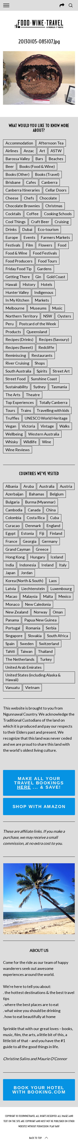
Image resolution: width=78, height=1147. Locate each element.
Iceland (56, 557)
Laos (53, 580)
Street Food (15, 378)
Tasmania (59, 386)
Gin (38, 276)
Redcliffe (46, 347)
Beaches (56, 158)
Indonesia (27, 565)
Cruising (62, 221)
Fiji (41, 533)
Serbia (51, 628)
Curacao (12, 525)
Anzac (29, 150)
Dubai (27, 229)
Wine (46, 441)
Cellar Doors (56, 190)
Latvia (10, 588)
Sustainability (16, 386)
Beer (9, 166)
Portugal (12, 628)
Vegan (10, 426)
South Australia (18, 371)
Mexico (64, 596)
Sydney (39, 386)
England (53, 525)
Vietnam (32, 687)
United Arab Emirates (23, 667)
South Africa (57, 635)
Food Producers (18, 261)
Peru (9, 323)
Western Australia (43, 434)
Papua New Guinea (40, 620)
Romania (33, 628)
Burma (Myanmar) (40, 502)
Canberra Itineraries (22, 190)
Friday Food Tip (18, 268)
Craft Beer (40, 221)
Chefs (29, 198)
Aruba (28, 486)
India (9, 565)
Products (13, 331)
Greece (42, 549)
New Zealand (16, 612)
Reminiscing (15, 355)
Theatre (33, 394)
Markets (42, 300)
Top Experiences (19, 402)
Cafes (31, 182)
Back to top (35, 1137)
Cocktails (13, 213)
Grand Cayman (17, 549)
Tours (10, 410)
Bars (39, 158)
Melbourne (14, 308)
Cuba (54, 517)
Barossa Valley (17, 158)
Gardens (44, 268)
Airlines (11, 150)
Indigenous (43, 292)
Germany (49, 541)
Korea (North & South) (24, 580)
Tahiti (10, 651)
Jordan (26, 572)
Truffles (12, 418)
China (51, 510)
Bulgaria (12, 502)
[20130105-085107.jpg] (39, 103)
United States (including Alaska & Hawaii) (33, 677)
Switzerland (49, 643)
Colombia (13, 517)
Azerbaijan (14, 494)
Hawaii (11, 284)
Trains (26, 410)
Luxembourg (61, 588)
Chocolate (48, 198)
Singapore (14, 635)
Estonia (27, 533)
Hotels (46, 284)
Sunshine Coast (44, 378)
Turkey (46, 659)
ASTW (56, 150)
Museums (38, 308)
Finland (56, 533)
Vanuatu (12, 687)
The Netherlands (19, 659)
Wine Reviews (17, 449)
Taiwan (26, 651)
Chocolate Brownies (22, 205)
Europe (11, 237)
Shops (40, 363)
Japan (10, 572)
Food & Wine (16, 253)
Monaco (12, 604)
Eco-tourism (48, 229)
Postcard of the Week (37, 323)
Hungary (37, 557)
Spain (10, 643)
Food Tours (47, 261)
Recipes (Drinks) (19, 339)
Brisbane (13, 182)
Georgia (29, 541)
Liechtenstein (33, 588)
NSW (47, 316)
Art (42, 150)
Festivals (12, 245)
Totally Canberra (53, 402)
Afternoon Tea (51, 143)
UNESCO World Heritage (46, 418)
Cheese (11, 198)
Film (29, 245)
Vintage (47, 426)
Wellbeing (14, 434)
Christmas (53, 205)
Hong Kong (15, 557)
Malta (48, 596)
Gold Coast (56, 276)
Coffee (32, 213)
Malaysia (30, 596)
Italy (63, 565)
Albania (11, 486)
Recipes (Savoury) (54, 339)
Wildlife (30, 441)
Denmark (33, 525)
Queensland (36, 331)
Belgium (56, 494)
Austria (66, 486)
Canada (34, 510)
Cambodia (13, 510)
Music (57, 308)
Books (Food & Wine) (37, 166)
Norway (40, 612)
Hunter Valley (17, 292)
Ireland (47, 565)
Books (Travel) (47, 174)
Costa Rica (36, 517)
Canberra (49, 182)
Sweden (27, 643)
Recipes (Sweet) (19, 347)
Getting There (17, 276)
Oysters (64, 316)
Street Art (61, 371)
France (11, 541)
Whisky (11, 441)
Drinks (11, 229)
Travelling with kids (53, 410)
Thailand (45, 651)
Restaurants (41, 355)
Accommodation (19, 143)
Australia (46, 486)
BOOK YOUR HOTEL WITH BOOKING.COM (39, 1089)
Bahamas (36, 494)
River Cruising (17, 363)
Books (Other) (17, 174)
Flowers (45, 245)
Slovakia (35, 635)
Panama (12, 620)
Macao (11, 596)
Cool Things (15, 221)
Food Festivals (45, 253)
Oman (58, 612)
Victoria (28, 426)
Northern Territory (21, 316)
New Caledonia (38, 604)
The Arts (12, 394)
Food (62, 245)
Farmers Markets (55, 237)
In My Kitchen (17, 300)
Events (29, 237)
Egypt (10, 533)
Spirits (42, 371)
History (29, 284)
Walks (64, 426)
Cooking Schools (58, 213)
